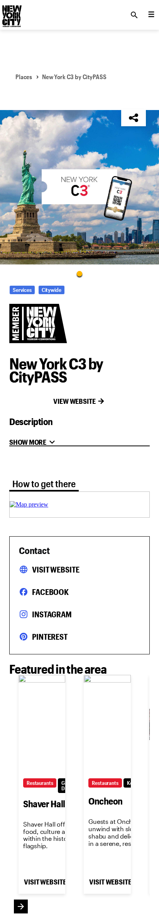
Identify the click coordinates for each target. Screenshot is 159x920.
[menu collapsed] (151, 15)
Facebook (50, 591)
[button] (79, 187)
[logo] (11, 13)
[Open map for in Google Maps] (29, 504)
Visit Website (55, 569)
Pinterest (50, 636)
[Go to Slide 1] (79, 273)
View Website (74, 401)
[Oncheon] (107, 724)
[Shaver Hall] (42, 724)
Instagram (52, 614)
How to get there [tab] (44, 483)
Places (23, 76)
